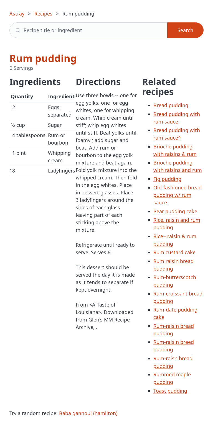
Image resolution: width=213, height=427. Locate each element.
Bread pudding (170, 105)
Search (185, 30)
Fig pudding (167, 179)
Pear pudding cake (175, 211)
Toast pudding (170, 390)
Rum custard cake (174, 252)
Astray (16, 13)
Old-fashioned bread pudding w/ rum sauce (177, 195)
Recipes (43, 13)
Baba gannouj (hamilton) (88, 413)
